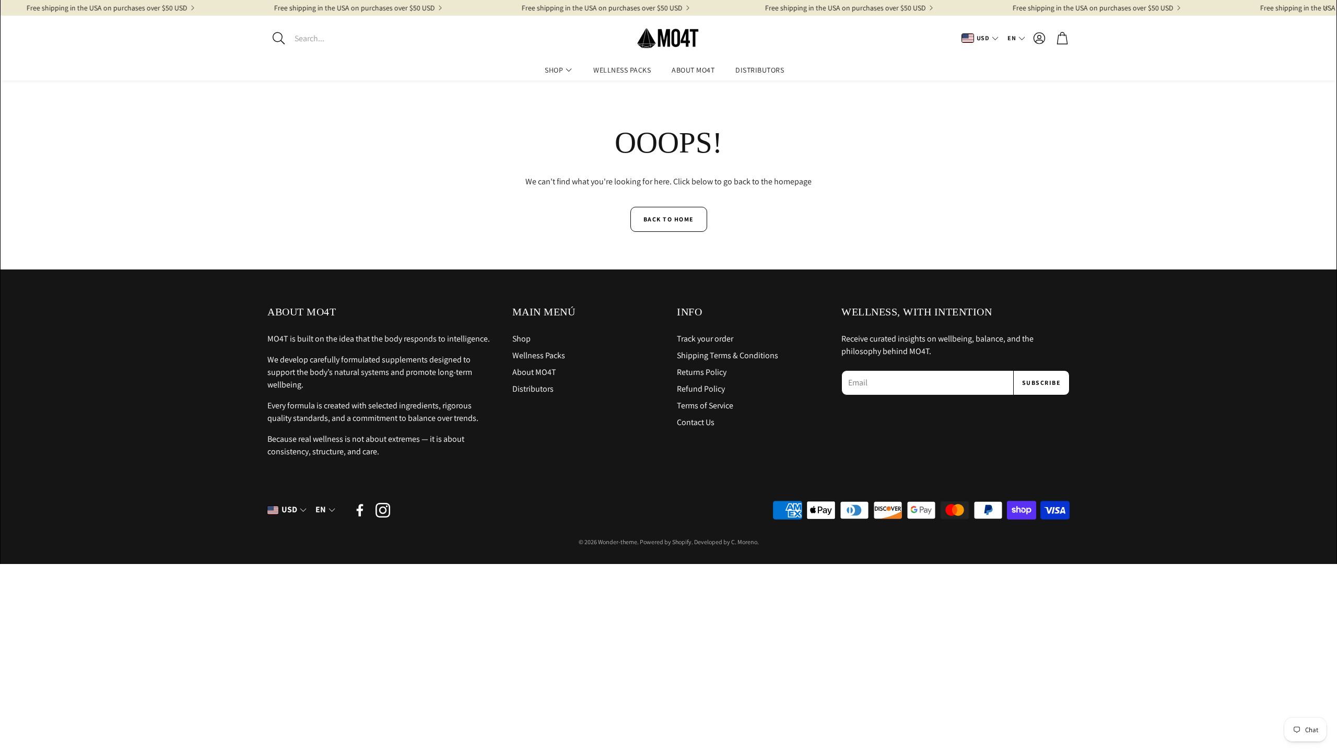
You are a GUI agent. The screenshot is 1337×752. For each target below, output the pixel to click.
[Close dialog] (862, 266)
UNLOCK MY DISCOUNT (566, 438)
